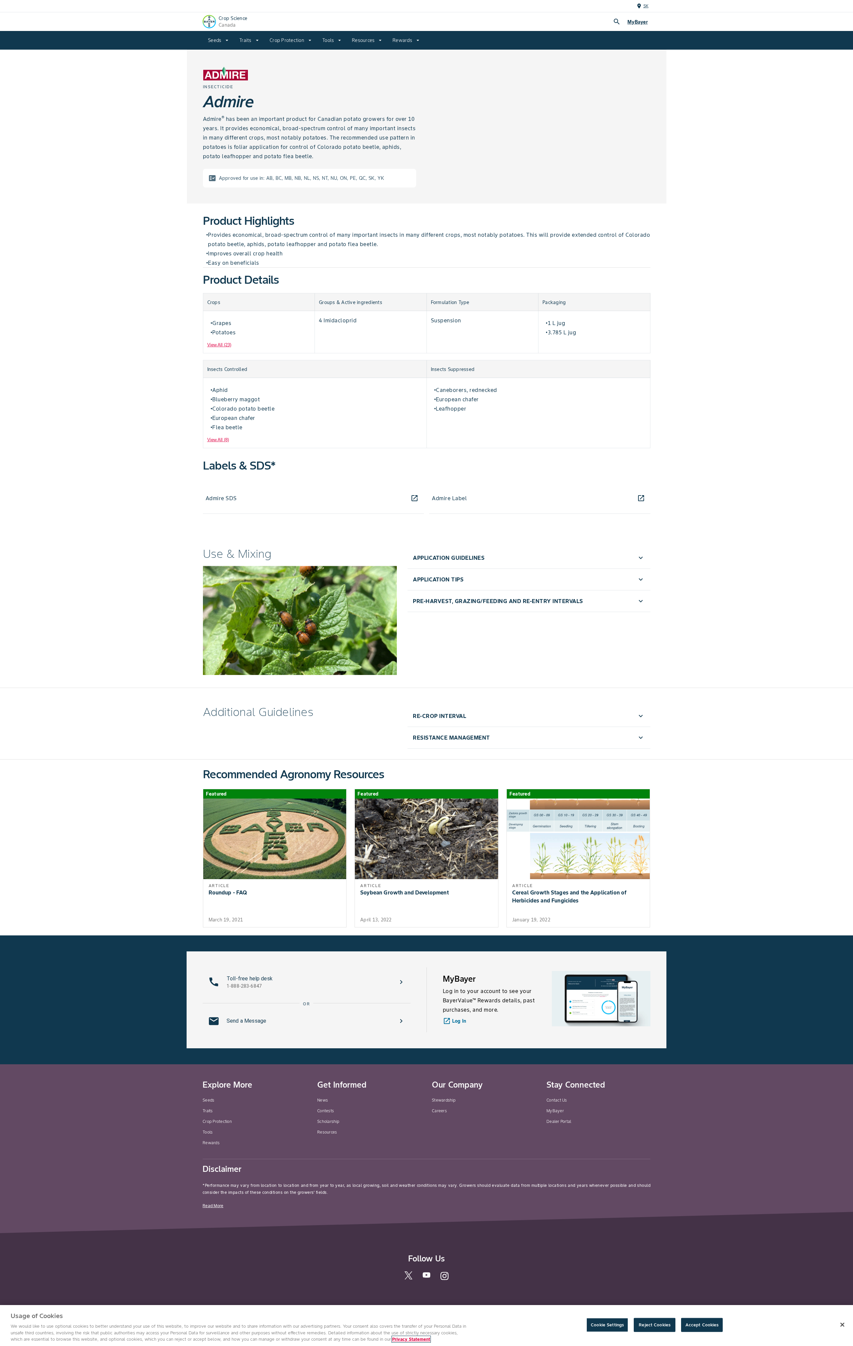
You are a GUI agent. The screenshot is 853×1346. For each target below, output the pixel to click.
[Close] (842, 1324)
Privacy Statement (411, 1339)
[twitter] (409, 1277)
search (617, 22)
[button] (529, 558)
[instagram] (444, 1278)
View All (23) (219, 344)
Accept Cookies (702, 1325)
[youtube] (426, 1276)
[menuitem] (218, 40)
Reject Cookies (654, 1325)
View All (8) (218, 439)
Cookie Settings (607, 1325)
